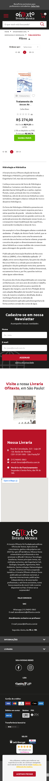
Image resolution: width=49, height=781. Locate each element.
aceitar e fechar (24, 774)
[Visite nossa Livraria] (24, 539)
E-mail (5, 342)
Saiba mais (24, 137)
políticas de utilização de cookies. (29, 766)
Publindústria (34, 35)
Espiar (22, 95)
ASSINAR (24, 357)
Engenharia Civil (20, 32)
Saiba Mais (35, 6)
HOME (7, 32)
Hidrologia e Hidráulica (14, 35)
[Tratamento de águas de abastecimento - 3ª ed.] (24, 81)
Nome (5, 329)
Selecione (28, 47)
